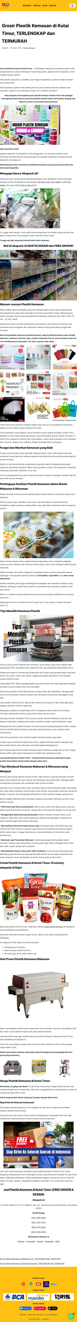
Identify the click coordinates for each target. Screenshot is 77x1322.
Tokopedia (30, 1241)
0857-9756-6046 (38, 1232)
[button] (71, 1316)
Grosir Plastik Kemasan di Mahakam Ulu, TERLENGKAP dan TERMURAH (30, 1259)
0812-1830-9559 (38, 1218)
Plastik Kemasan (29, 48)
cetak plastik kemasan (53, 927)
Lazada (40, 1241)
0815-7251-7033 (38, 1222)
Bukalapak (49, 1241)
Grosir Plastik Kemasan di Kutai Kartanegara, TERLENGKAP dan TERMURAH (32, 1264)
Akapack (45, 1319)
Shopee (21, 1241)
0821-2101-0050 (38, 1227)
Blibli (57, 1241)
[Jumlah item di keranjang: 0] (72, 5)
